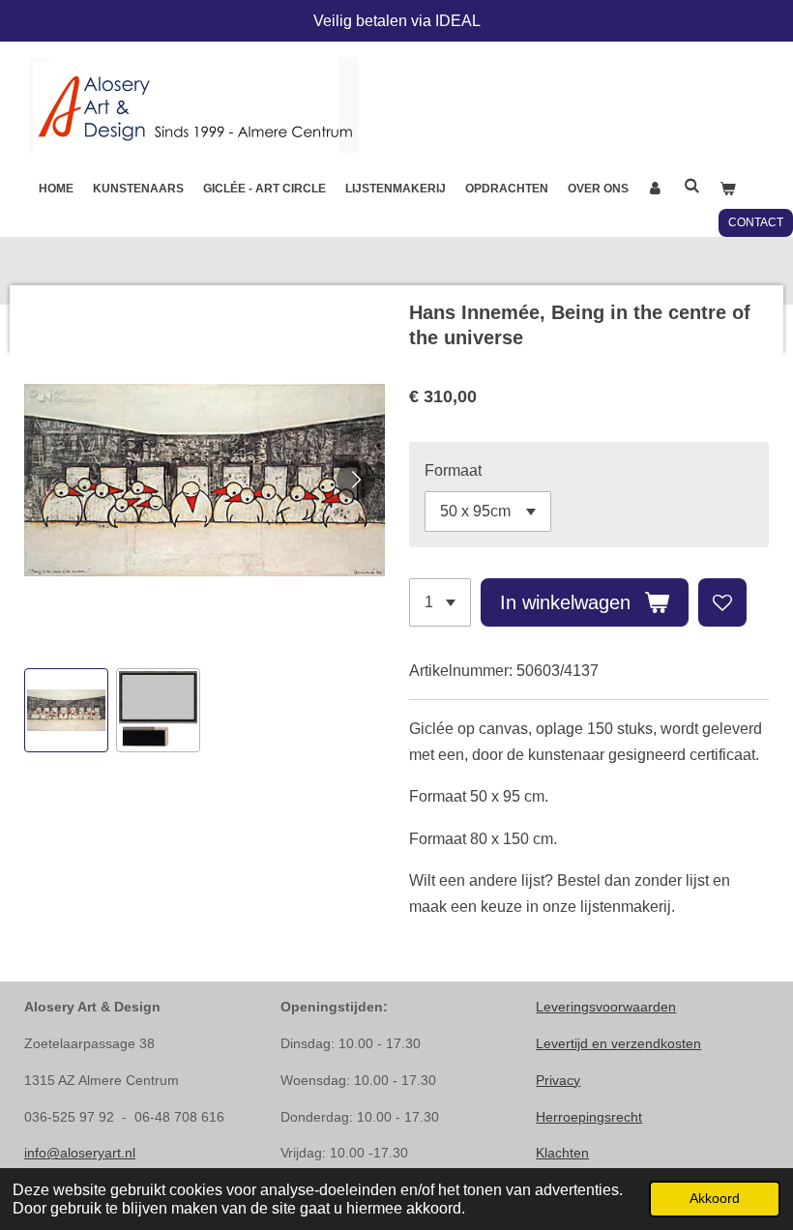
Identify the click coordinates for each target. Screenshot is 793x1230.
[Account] (656, 189)
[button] (66, 710)
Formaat (453, 470)
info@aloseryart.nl (79, 1152)
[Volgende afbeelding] (356, 479)
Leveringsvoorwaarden (606, 1006)
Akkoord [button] (715, 1198)
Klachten (562, 1152)
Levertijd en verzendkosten (618, 1043)
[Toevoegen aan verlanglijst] (722, 602)
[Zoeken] (692, 185)
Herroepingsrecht (589, 1117)
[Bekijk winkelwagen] (728, 189)
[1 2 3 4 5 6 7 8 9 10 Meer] (440, 602)
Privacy (558, 1080)
